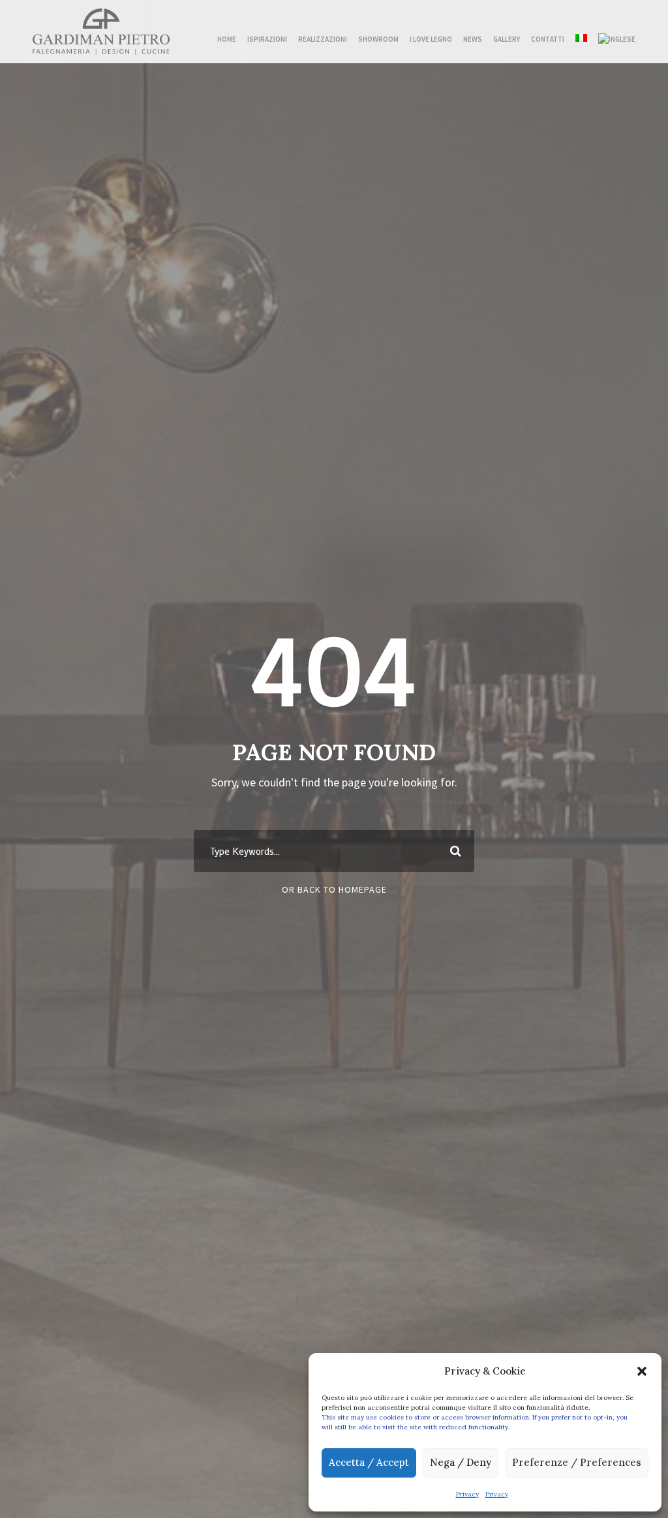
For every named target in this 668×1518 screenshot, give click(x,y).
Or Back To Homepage (334, 889)
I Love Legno (431, 39)
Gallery (506, 39)
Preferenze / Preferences (576, 1462)
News (472, 39)
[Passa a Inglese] (616, 38)
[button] (641, 1371)
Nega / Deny (460, 1462)
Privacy (467, 1494)
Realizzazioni (322, 39)
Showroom (378, 39)
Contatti (547, 39)
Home (226, 39)
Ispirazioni (267, 39)
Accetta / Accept (369, 1462)
